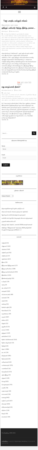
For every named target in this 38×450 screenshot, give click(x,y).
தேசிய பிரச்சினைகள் (7, 339)
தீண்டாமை (6, 43)
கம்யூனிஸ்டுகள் (29, 94)
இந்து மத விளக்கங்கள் (8, 272)
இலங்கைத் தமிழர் (6, 278)
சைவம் (4, 330)
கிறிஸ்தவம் (10, 35)
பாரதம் (9, 44)
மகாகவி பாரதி (14, 44)
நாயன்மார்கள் (31, 39)
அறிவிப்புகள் (5, 252)
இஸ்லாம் (14, 34)
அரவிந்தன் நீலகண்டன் (8, 90)
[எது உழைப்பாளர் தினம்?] (9, 82)
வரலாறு (16, 24)
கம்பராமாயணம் (6, 294)
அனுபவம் (4, 246)
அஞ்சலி (4, 243)
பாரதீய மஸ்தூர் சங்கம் (11, 46)
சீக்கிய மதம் (7, 37)
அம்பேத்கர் (28, 41)
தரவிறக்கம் (5, 336)
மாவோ (21, 100)
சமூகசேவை (5, 314)
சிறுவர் (3, 323)
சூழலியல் (4, 326)
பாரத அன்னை (29, 43)
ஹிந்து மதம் (7, 39)
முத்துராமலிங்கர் (21, 37)
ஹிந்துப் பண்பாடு (14, 39)
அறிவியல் (4, 256)
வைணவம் (4, 417)
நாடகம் (4, 352)
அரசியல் (4, 249)
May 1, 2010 (18, 90)
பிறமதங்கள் (5, 371)
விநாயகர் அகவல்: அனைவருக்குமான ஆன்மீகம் (15, 211)
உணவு (3, 285)
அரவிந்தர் (22, 46)
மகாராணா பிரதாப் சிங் (26, 48)
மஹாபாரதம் (5, 391)
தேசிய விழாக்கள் (6, 342)
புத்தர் (7, 48)
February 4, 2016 (14, 31)
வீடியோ (4, 410)
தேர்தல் (4, 346)
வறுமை (6, 94)
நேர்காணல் (5, 359)
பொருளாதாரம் (6, 384)
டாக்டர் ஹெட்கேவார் (7, 34)
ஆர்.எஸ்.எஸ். (13, 41)
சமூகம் (12, 24)
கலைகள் (4, 297)
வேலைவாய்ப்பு (9, 98)
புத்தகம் (4, 378)
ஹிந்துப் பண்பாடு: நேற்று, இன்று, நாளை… (18, 27)
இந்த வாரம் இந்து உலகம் (8, 265)
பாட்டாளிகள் (11, 94)
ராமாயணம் (20, 44)
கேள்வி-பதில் (5, 307)
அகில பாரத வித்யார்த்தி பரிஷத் (20, 35)
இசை (3, 262)
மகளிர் (3, 388)
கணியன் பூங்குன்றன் (20, 41)
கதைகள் (4, 291)
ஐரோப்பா (6, 100)
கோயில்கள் (5, 310)
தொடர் (3, 349)
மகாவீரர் (6, 35)
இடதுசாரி (35, 94)
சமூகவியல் (31, 98)
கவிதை (4, 304)
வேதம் (3, 413)
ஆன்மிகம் (4, 259)
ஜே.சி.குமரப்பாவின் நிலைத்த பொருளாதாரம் (14, 215)
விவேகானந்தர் (6, 407)
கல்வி (3, 301)
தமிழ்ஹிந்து (5, 441)
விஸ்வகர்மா (31, 100)
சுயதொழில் (26, 100)
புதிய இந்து (5, 375)
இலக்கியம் (5, 275)
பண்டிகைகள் (5, 362)
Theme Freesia (17, 441)
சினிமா (4, 320)
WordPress (24, 441)
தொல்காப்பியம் (14, 37)
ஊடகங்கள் (5, 288)
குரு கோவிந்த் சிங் (20, 34)
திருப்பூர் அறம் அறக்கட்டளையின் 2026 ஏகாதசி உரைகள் (17, 224)
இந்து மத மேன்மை (6, 24)
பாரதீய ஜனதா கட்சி (21, 43)
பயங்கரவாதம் (5, 365)
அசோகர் (18, 46)
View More (6, 74)
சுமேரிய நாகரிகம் (13, 43)
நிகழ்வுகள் (5, 355)
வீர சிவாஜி (26, 39)
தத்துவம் (4, 333)
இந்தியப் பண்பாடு (16, 100)
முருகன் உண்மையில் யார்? (9, 221)
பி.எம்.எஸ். (17, 94)
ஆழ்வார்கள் (27, 37)
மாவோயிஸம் (22, 94)
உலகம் (10, 100)
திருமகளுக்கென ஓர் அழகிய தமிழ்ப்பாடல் (13, 208)
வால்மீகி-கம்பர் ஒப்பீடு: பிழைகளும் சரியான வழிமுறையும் (17, 218)
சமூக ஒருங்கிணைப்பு (9, 96)
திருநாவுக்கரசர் (12, 48)
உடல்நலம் (4, 281)
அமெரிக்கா (14, 98)
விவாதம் (4, 404)
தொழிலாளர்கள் (21, 98)
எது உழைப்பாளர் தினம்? (11, 86)
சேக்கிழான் (5, 31)
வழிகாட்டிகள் (5, 400)
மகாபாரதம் (20, 39)
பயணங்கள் (5, 368)
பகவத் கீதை (18, 48)
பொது (18, 82)
